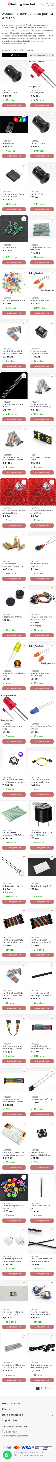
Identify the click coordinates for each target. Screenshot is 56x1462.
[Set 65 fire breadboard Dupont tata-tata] (42, 598)
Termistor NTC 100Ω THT (41, 1099)
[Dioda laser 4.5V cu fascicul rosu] (42, 545)
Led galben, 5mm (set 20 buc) (14, 674)
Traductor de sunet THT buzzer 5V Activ (41, 834)
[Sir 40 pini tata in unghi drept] (14, 385)
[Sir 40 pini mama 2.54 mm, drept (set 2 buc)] (42, 974)
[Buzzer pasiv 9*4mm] (14, 598)
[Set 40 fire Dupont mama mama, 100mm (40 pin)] (42, 1027)
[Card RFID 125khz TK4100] (42, 867)
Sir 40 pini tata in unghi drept (12, 405)
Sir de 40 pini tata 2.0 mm (40, 1207)
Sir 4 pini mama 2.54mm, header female (14, 195)
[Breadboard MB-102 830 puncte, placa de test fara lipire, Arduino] (14, 1133)
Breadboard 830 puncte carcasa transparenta (13, 1366)
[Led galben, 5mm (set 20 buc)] (14, 654)
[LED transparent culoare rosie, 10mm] (42, 492)
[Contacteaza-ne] (47, 4)
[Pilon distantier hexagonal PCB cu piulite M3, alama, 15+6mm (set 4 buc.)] (14, 545)
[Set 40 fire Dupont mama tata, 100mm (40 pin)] (42, 921)
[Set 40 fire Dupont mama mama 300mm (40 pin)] (14, 1080)
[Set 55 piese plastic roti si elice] (14, 1187)
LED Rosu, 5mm (37, 93)
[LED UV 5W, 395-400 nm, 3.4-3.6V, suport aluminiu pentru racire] (14, 761)
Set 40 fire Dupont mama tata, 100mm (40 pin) (41, 941)
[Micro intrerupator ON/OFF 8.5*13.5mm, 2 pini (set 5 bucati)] (42, 332)
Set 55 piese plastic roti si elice (13, 1207)
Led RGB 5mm (8, 143)
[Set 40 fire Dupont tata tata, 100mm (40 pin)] (14, 921)
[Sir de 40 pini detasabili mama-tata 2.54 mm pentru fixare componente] (42, 1240)
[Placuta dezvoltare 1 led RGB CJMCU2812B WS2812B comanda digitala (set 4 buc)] (14, 1293)
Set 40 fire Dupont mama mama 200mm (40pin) (12, 458)
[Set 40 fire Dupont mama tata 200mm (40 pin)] (42, 385)
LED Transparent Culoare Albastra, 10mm (13, 512)
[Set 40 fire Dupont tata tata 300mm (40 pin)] (14, 332)
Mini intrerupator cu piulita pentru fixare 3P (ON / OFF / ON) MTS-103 (41, 1313)
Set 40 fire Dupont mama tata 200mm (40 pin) (41, 405)
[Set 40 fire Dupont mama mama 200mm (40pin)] (14, 438)
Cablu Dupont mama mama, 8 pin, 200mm (12, 1047)
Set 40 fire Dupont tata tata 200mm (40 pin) (12, 994)
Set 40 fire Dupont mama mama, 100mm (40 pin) (40, 1047)
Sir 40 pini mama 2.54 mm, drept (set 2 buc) (40, 994)
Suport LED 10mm (38, 194)
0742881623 (11, 1432)
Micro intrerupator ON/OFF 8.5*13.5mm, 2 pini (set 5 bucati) (40, 352)
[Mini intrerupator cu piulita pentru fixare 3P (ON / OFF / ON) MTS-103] (42, 1293)
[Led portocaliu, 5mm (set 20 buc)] (42, 654)
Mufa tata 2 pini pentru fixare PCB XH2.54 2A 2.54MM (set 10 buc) (12, 1260)
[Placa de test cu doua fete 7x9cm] (42, 228)
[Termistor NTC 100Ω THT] (42, 1080)
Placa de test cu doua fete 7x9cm (40, 248)
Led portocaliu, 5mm (40, 300)
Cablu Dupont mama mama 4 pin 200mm (40, 780)
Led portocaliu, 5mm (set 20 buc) (40, 674)
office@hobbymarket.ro (16, 1435)
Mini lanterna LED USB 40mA (40, 458)
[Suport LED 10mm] (42, 175)
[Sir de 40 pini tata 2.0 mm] (42, 1187)
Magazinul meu (11, 1403)
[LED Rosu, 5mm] (42, 74)
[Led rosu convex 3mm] (14, 867)
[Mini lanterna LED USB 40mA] (42, 438)
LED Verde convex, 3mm (13, 300)
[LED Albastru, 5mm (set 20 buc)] (42, 707)
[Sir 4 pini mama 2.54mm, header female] (14, 175)
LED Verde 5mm (9, 247)
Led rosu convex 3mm (12, 886)
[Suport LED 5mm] (14, 74)
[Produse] (4, 4)
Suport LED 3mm (37, 143)
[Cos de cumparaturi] (52, 4)
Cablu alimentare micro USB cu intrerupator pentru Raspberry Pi (41, 1366)
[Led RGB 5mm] (14, 124)
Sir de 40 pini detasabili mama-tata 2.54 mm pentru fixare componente (41, 1260)
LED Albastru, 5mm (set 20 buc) (41, 727)
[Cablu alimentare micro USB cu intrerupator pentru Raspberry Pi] (42, 1346)
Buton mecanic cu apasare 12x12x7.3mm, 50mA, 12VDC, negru (40, 1153)
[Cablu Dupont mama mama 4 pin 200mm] (42, 761)
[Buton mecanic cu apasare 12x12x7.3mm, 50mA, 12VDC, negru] (42, 1133)
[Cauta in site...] (42, 4)
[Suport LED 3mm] (42, 124)
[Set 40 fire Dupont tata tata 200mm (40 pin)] (14, 974)
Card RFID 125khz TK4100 (41, 886)
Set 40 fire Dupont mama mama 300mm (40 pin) (12, 1100)
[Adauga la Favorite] (23, 64)
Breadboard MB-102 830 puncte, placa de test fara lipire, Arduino (13, 1153)
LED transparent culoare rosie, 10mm (41, 512)
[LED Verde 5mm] (14, 228)
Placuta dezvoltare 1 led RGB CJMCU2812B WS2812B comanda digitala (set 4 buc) (13, 1313)
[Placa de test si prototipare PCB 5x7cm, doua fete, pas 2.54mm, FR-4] (14, 814)
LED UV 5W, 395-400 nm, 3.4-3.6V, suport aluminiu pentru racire (14, 780)
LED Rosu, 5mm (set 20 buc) (12, 727)
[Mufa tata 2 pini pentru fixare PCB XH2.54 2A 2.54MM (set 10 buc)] (14, 1240)
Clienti (6, 1409)
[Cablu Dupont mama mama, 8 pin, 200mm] (14, 1027)
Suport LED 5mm (9, 93)
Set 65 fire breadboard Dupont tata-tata (41, 618)
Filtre (16, 55)
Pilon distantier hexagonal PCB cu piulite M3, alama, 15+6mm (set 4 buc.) (13, 565)
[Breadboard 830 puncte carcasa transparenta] (14, 1346)
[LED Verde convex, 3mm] (14, 281)
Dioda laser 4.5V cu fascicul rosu (39, 565)
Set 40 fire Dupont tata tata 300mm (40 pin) (12, 352)
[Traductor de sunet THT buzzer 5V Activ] (42, 814)
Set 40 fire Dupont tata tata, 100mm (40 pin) (12, 941)
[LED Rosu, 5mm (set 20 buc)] (14, 707)
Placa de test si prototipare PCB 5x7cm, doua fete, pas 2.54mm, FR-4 (13, 834)
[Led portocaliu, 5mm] (42, 281)
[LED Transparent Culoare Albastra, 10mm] (14, 492)
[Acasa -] (22, 4)
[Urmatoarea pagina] (50, 1388)
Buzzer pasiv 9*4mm (12, 617)
